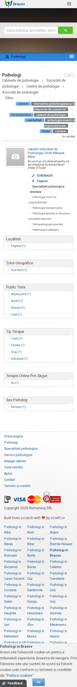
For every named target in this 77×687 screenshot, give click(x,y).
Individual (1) (19, 358)
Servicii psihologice (18, 455)
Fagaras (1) (18, 245)
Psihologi (11, 442)
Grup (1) (16, 352)
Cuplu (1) (17, 338)
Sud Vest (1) (19, 270)
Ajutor (8, 474)
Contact (9, 480)
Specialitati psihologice (21, 449)
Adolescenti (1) (21, 294)
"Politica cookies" (20, 675)
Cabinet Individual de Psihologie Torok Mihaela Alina (46, 153)
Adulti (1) (17, 301)
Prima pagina (13, 436)
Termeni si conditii (17, 486)
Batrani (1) (18, 307)
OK (38, 682)
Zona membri (13, 467)
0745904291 (45, 175)
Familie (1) (18, 345)
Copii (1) (16, 314)
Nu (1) (15, 382)
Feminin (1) (18, 407)
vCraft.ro (58, 518)
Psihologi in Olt (15, 642)
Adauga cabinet (15, 461)
